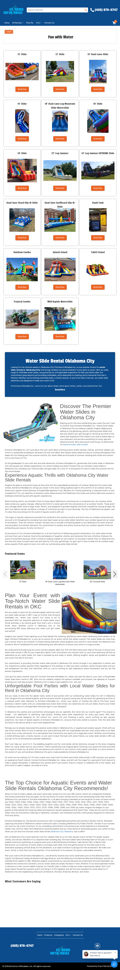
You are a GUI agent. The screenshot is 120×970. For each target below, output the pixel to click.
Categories (59, 935)
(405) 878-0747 (22, 946)
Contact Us (49, 23)
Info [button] (38, 23)
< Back (8, 32)
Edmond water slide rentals (75, 444)
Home (6, 23)
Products (48, 935)
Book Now (22, 89)
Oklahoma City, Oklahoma (62, 831)
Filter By (29, 23)
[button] (5, 574)
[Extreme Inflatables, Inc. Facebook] (97, 945)
